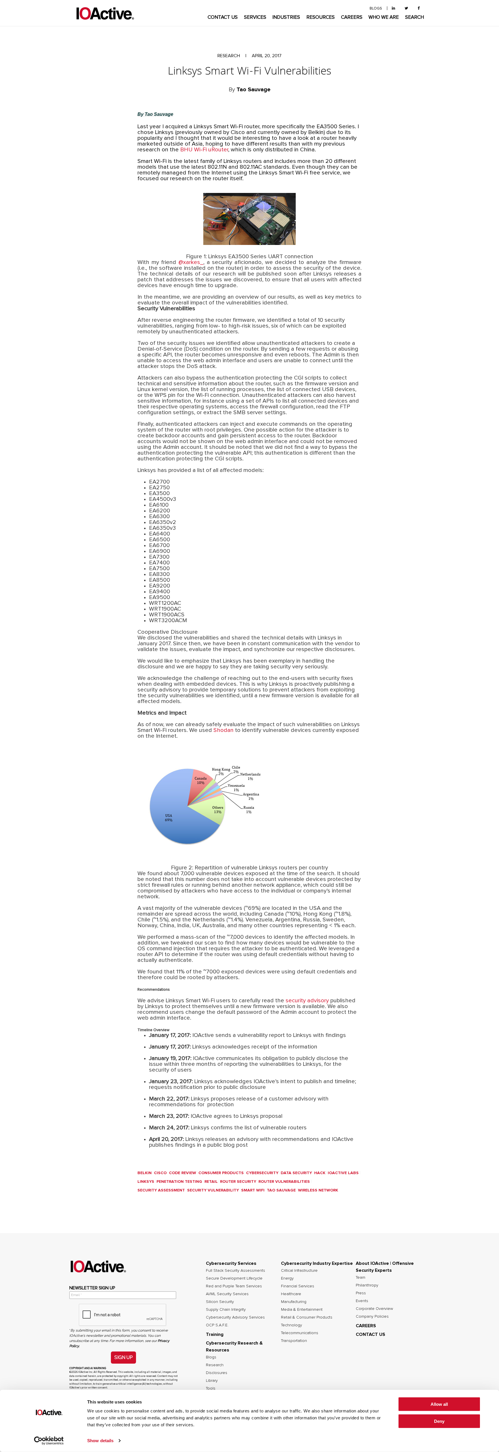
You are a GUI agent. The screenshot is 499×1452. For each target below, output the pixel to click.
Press (361, 1293)
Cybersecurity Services (231, 1263)
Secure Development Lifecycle (234, 1278)
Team (360, 1278)
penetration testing (179, 1182)
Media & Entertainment (302, 1310)
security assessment (161, 1190)
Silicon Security (220, 1302)
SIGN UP (123, 1357)
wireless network (318, 1190)
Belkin (144, 1173)
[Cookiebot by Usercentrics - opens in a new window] (49, 1440)
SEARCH (414, 17)
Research (215, 1365)
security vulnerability (213, 1190)
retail (211, 1182)
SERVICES (255, 17)
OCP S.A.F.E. (217, 1325)
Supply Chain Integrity (226, 1310)
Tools (210, 1388)
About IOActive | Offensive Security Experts (385, 1267)
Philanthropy (367, 1285)
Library (212, 1381)
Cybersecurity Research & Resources (234, 1346)
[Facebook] (418, 8)
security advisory (307, 1000)
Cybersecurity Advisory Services (235, 1317)
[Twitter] (406, 8)
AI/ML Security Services (227, 1294)
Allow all (439, 1404)
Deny (439, 1421)
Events (362, 1301)
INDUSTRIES (286, 17)
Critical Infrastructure (299, 1271)
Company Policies (372, 1317)
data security (296, 1173)
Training (215, 1334)
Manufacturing (293, 1302)
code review (182, 1173)
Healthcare (291, 1294)
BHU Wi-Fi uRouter (204, 150)
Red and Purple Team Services (234, 1286)
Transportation (294, 1341)
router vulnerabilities (284, 1182)
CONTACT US (223, 17)
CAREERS (351, 17)
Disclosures (216, 1373)
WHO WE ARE (383, 17)
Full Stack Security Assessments (235, 1271)
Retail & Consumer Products (306, 1317)
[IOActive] (105, 14)
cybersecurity (262, 1173)
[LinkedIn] (393, 8)
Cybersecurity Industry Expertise (317, 1263)
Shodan (223, 730)
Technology (291, 1325)
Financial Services (297, 1286)
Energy (287, 1278)
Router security (238, 1182)
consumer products (221, 1173)
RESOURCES (320, 17)
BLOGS (376, 8)
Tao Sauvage (281, 1190)
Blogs (211, 1357)
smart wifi (253, 1190)
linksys (145, 1182)
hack (319, 1173)
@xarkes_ (190, 262)
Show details (100, 1440)
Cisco (160, 1173)
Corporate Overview (374, 1309)
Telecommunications (299, 1333)
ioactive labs (343, 1173)
